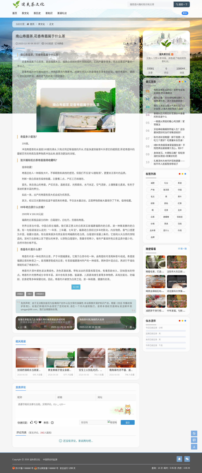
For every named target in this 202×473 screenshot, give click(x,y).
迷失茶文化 (166, 54)
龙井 (180, 210)
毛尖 (152, 196)
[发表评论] (194, 440)
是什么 (166, 230)
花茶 (166, 210)
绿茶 (152, 203)
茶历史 (37, 13)
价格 (152, 223)
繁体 (185, 13)
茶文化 (25, 13)
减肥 (152, 183)
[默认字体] (128, 43)
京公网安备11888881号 (47, 468)
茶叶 (180, 196)
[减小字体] (124, 43)
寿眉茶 (40, 294)
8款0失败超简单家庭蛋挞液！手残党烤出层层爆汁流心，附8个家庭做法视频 (169, 148)
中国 (180, 190)
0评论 (60, 43)
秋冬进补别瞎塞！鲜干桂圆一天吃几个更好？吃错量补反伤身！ (169, 139)
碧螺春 (166, 217)
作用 (180, 230)
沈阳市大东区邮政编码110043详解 (184, 271)
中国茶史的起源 (50, 459)
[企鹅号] (179, 459)
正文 (51, 24)
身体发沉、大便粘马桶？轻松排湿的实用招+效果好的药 (169, 154)
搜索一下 (183, 4)
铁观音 (180, 217)
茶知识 (49, 13)
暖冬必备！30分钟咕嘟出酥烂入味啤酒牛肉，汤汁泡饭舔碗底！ (169, 99)
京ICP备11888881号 (24, 468)
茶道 (180, 183)
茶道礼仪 (62, 13)
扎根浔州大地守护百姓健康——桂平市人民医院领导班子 (169, 162)
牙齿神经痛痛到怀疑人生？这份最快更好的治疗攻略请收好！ (169, 131)
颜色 (166, 203)
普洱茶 (166, 190)
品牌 (152, 237)
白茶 (152, 217)
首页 (14, 13)
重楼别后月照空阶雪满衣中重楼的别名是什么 (169, 115)
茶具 (166, 223)
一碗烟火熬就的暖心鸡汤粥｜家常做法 (169, 123)
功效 (180, 223)
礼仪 (166, 183)
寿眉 (20, 294)
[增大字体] (131, 43)
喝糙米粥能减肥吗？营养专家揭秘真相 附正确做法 (169, 91)
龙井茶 (152, 230)
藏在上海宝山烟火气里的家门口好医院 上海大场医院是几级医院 (169, 108)
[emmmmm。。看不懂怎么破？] (36, 422)
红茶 (180, 203)
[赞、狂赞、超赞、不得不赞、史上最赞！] (40, 422)
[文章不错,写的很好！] (32, 422)
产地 (152, 190)
